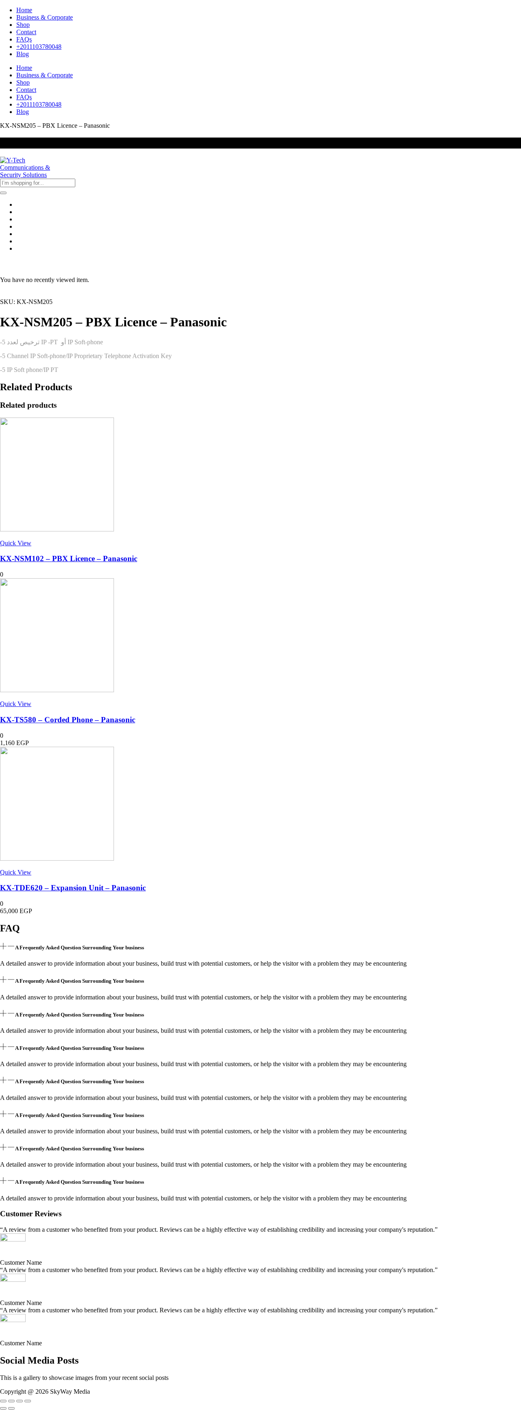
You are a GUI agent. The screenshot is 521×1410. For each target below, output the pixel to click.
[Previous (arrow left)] (3, 1408)
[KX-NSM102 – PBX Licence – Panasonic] (57, 529)
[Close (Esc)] (27, 1401)
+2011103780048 (38, 46)
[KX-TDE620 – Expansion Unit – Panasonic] (57, 858)
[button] (260, 947)
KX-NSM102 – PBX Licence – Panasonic (68, 558)
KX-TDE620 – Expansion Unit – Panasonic (73, 887)
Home (24, 10)
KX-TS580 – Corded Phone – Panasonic (67, 719)
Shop (23, 24)
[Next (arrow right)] (11, 1408)
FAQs (24, 39)
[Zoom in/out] (3, 1401)
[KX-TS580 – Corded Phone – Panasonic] (57, 689)
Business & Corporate (44, 17)
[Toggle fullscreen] (11, 1401)
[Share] (19, 1401)
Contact (26, 31)
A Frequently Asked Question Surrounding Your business (79, 947)
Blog (22, 53)
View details (16, 294)
